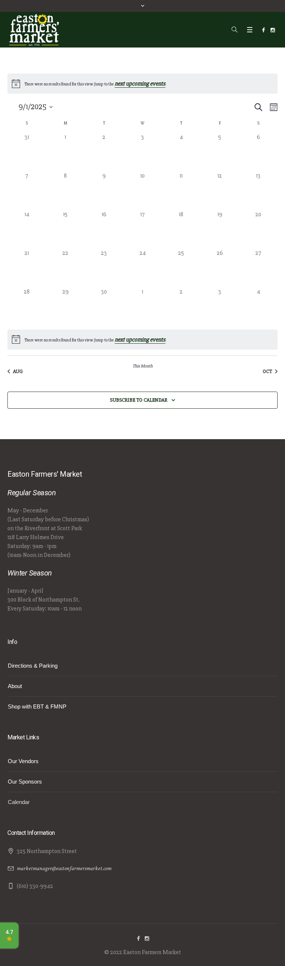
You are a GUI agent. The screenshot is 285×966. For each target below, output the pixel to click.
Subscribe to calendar (138, 400)
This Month (142, 366)
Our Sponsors (25, 781)
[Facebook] (263, 30)
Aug (18, 371)
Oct (267, 371)
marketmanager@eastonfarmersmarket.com (64, 868)
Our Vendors (23, 761)
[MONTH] (272, 107)
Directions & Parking (33, 665)
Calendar (19, 802)
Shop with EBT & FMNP (37, 706)
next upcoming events (140, 83)
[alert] (142, 340)
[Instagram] (272, 30)
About (15, 686)
